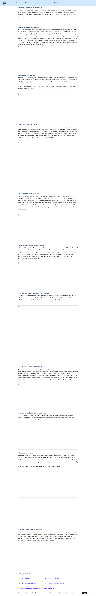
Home (17, 2)
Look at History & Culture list (28, 583)
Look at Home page (26, 578)
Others (78, 2)
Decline (91, 593)
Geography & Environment (67, 2)
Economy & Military (53, 2)
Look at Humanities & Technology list (30, 588)
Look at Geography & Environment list (54, 583)
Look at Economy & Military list (52, 578)
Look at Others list (49, 588)
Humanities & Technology (39, 2)
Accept (84, 593)
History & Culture (25, 2)
